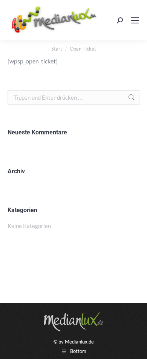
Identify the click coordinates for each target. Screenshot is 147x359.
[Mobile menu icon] (134, 20)
